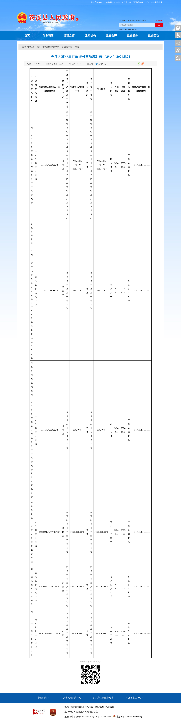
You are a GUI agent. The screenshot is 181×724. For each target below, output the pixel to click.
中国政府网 (43, 697)
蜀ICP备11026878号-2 (102, 716)
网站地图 (88, 707)
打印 (91, 64)
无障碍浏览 (138, 2)
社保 (129, 20)
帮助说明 (99, 707)
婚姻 (133, 20)
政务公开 (111, 35)
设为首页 (78, 707)
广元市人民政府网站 (103, 697)
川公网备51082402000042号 (129, 716)
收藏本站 (69, 707)
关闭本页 (102, 64)
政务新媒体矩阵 (113, 2)
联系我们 (109, 707)
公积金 (138, 20)
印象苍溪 (48, 35)
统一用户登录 (157, 2)
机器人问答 (126, 2)
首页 (27, 35)
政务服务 (132, 35)
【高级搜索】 (159, 20)
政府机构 (90, 35)
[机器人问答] (178, 28)
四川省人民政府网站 (71, 697)
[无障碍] (178, 35)
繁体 (147, 2)
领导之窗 (69, 35)
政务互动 (153, 35)
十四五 (144, 20)
